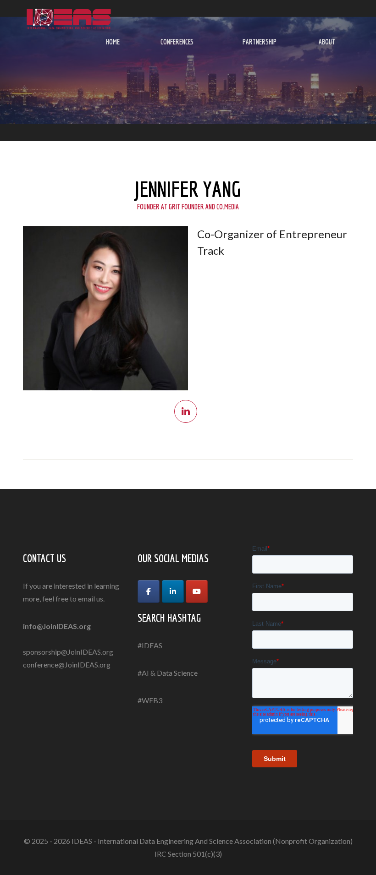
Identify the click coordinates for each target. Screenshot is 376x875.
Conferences (177, 42)
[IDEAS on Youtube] (197, 591)
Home (113, 42)
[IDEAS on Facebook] (149, 591)
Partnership (259, 42)
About (327, 42)
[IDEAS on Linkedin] (173, 591)
